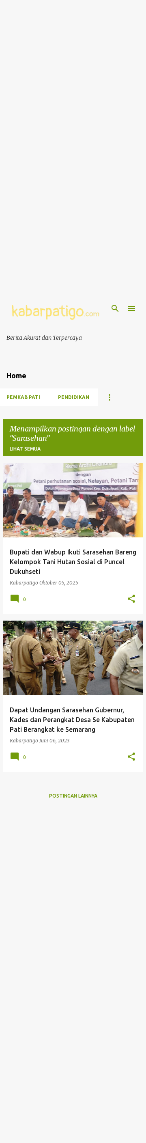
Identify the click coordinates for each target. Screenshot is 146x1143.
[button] (131, 599)
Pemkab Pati (23, 397)
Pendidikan (73, 397)
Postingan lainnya (73, 795)
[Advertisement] (73, 73)
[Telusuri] (115, 308)
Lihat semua (25, 448)
